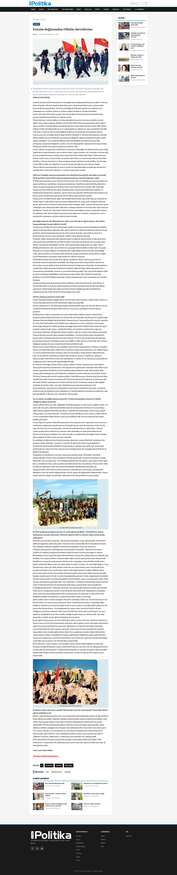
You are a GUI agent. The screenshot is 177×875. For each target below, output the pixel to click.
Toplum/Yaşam (67, 9)
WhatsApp (68, 765)
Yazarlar (115, 9)
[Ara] (146, 3)
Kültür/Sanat (53, 9)
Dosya (41, 9)
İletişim (103, 843)
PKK (47, 772)
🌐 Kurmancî (139, 9)
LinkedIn (58, 765)
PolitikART (127, 9)
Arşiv (102, 846)
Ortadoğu (67, 772)
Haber (33, 9)
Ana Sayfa (36, 19)
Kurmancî (129, 836)
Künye (103, 836)
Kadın (79, 9)
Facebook (49, 765)
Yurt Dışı (88, 9)
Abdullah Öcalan (57, 772)
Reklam (103, 839)
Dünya (97, 9)
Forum (106, 9)
